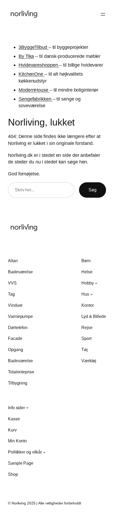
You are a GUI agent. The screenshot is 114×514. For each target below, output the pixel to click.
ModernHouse (34, 90)
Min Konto (17, 440)
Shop (13, 474)
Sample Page (20, 463)
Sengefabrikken (36, 99)
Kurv (12, 429)
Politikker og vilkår (25, 452)
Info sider (16, 407)
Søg (93, 189)
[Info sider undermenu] (27, 407)
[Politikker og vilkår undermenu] (44, 452)
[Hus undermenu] (91, 294)
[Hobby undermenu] (96, 283)
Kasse (14, 418)
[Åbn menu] (103, 14)
